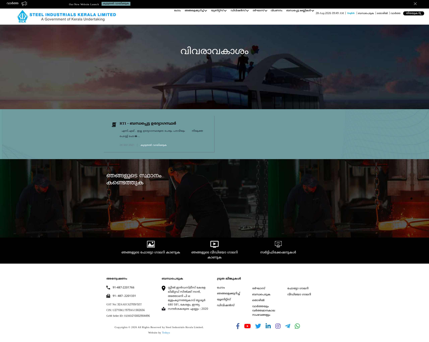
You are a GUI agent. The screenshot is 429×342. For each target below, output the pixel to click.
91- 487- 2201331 (124, 296)
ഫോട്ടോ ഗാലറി (298, 288)
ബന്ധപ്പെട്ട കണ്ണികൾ (298, 10)
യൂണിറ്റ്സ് (217, 10)
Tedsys (166, 332)
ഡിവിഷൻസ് (238, 10)
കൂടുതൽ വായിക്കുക (116, 3)
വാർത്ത (396, 13)
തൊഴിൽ (382, 13)
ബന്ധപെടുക (366, 13)
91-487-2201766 (123, 288)
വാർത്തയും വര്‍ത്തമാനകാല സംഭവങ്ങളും (263, 311)
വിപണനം (276, 10)
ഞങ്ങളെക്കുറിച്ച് (194, 10)
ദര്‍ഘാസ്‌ (258, 10)
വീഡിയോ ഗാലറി (299, 294)
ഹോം (177, 10)
